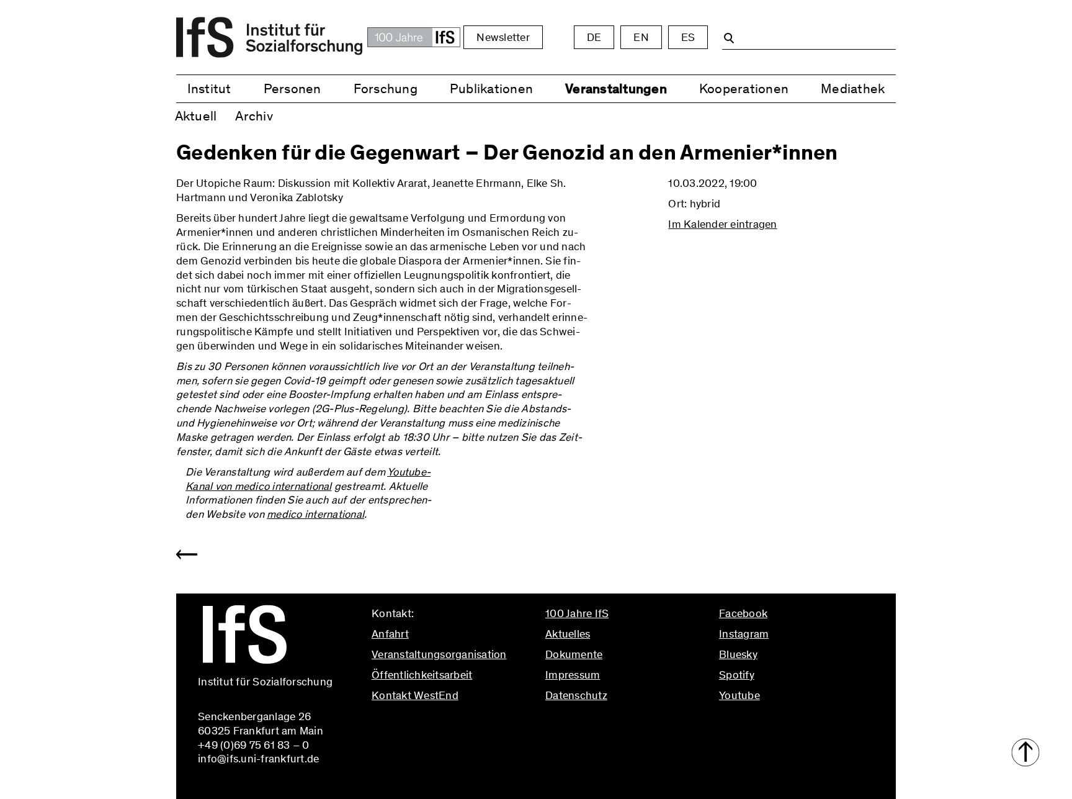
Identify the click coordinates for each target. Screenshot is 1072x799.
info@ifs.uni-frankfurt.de (432, 721)
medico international (315, 514)
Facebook (743, 613)
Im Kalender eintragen (722, 224)
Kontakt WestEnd (415, 695)
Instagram (744, 634)
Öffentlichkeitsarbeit (422, 675)
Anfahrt (390, 634)
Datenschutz (576, 695)
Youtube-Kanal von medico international (308, 479)
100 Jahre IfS (577, 613)
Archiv (254, 115)
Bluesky (738, 654)
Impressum (572, 675)
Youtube (739, 695)
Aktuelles (567, 634)
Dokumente (573, 654)
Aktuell (196, 115)
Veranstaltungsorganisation (439, 654)
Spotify (736, 675)
